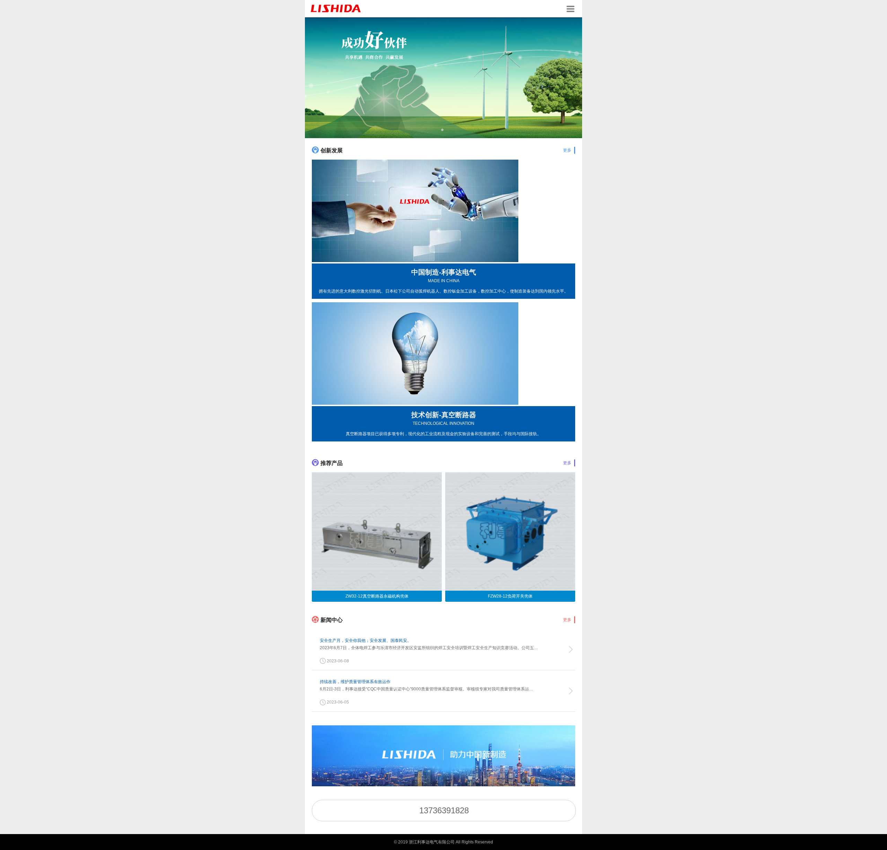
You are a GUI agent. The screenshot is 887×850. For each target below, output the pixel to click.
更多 (567, 150)
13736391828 (444, 810)
